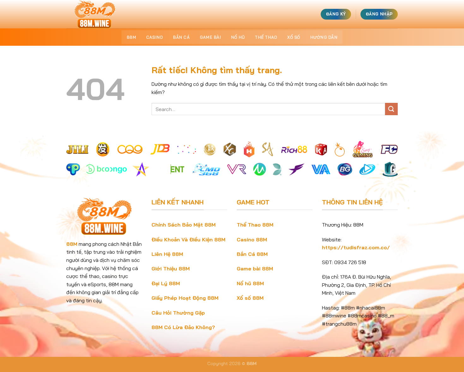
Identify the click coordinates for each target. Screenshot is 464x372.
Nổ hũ (238, 37)
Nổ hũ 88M (250, 283)
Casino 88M (252, 239)
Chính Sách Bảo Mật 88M (184, 224)
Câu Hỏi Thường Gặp (178, 313)
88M (131, 37)
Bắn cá (181, 37)
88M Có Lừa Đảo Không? (183, 327)
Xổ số (293, 37)
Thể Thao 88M (255, 224)
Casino (154, 37)
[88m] (97, 14)
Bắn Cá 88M (252, 254)
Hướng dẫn (323, 37)
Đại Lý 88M (166, 283)
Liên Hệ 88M (167, 254)
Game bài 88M (255, 268)
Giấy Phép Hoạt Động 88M (185, 298)
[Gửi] (391, 109)
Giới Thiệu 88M (171, 268)
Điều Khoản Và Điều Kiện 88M (188, 239)
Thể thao (266, 37)
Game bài (210, 37)
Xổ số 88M (250, 298)
